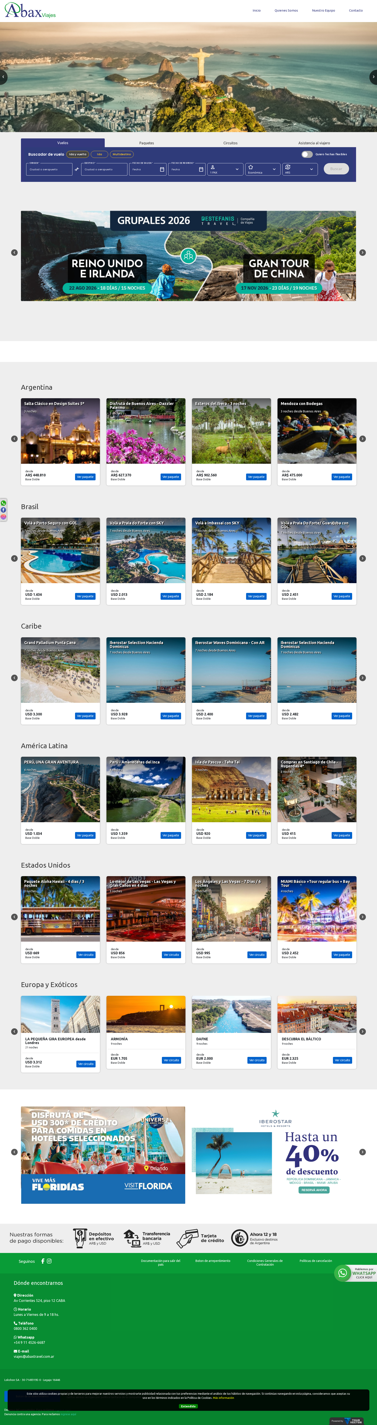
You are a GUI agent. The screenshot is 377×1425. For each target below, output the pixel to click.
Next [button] (362, 252)
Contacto (356, 10)
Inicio (257, 10)
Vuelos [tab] (62, 143)
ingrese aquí (68, 1414)
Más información (223, 1397)
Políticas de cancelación (316, 1261)
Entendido (188, 1406)
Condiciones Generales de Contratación (265, 1262)
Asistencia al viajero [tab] (314, 143)
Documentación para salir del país (160, 1262)
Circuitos (230, 143)
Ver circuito (257, 954)
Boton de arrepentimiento (212, 1261)
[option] (188, 77)
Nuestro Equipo (323, 10)
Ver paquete (85, 477)
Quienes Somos (286, 10)
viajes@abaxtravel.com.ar (34, 1356)
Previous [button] (14, 252)
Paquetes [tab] (146, 143)
